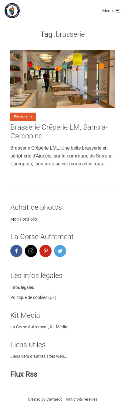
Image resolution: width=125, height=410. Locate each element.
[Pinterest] (45, 251)
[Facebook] (16, 251)
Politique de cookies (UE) (33, 297)
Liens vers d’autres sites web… (38, 356)
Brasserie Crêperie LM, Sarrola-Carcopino (59, 131)
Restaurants (23, 116)
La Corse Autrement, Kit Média (38, 326)
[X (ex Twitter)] (60, 251)
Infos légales (22, 287)
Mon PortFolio (23, 219)
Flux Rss (23, 374)
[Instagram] (31, 251)
